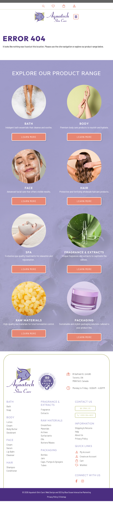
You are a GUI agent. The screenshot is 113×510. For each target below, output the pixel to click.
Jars (43, 458)
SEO (60, 492)
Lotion (9, 422)
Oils (42, 439)
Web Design (50, 492)
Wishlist (83, 465)
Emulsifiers (46, 425)
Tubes (43, 465)
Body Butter (11, 429)
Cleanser (10, 455)
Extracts (45, 413)
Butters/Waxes (48, 442)
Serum (9, 448)
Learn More (28, 136)
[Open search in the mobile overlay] (43, 6)
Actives (44, 432)
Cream (9, 425)
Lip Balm (10, 451)
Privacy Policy (81, 438)
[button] (76, 16)
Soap (8, 410)
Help (77, 431)
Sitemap (62, 497)
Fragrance (45, 409)
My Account (85, 452)
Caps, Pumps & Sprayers (52, 461)
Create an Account (88, 456)
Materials (45, 428)
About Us (79, 435)
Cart (82, 460)
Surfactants (46, 435)
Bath (8, 406)
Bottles (44, 454)
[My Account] (74, 6)
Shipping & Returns (83, 428)
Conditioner (11, 470)
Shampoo (10, 467)
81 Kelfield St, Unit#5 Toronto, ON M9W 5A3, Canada (81, 377)
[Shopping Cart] (67, 6)
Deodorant (11, 432)
